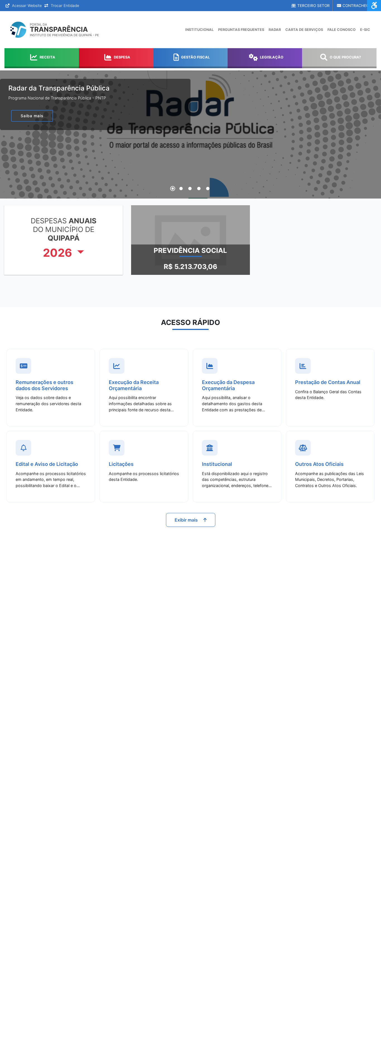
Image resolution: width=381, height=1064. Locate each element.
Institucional (199, 30)
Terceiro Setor (313, 5)
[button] (173, 188)
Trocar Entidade (64, 5)
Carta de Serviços (304, 30)
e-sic (365, 30)
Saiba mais (32, 115)
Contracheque (358, 5)
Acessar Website (26, 5)
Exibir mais (187, 520)
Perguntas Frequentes (241, 30)
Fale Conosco (341, 30)
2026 (58, 253)
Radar (275, 30)
